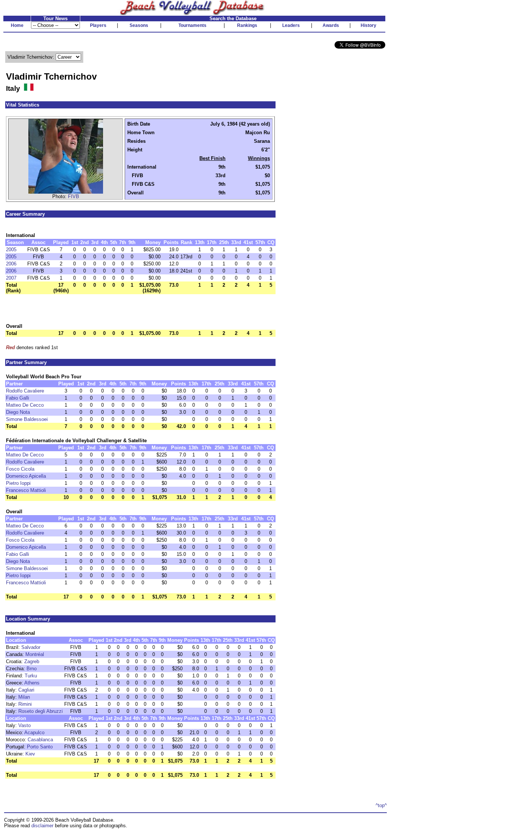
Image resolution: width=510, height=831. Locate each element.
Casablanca (40, 739)
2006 (11, 264)
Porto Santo (40, 747)
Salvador (30, 647)
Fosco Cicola (20, 469)
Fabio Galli (17, 398)
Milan (24, 697)
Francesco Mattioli (26, 490)
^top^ (381, 805)
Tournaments (192, 25)
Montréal (34, 654)
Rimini (25, 704)
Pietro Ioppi (18, 483)
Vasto (24, 725)
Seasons (139, 25)
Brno (32, 668)
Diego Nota (18, 412)
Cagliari (26, 690)
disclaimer (42, 825)
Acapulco (34, 732)
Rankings (247, 25)
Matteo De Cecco (25, 405)
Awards (331, 25)
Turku (31, 675)
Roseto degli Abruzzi (40, 711)
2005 (11, 249)
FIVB (73, 196)
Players (98, 25)
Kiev (30, 754)
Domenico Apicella (26, 476)
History (368, 25)
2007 (11, 278)
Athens (32, 683)
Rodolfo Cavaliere (25, 391)
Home (17, 25)
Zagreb (31, 661)
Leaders (291, 25)
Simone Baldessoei (27, 419)
